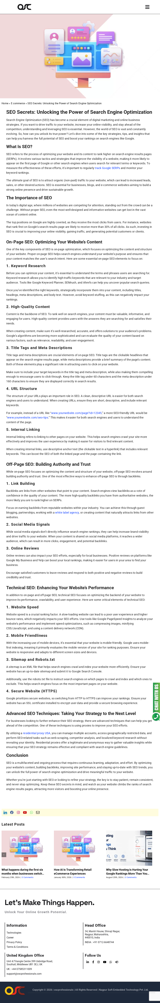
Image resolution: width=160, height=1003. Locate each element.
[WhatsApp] (111, 962)
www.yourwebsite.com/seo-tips (27, 417)
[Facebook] (93, 962)
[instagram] (18, 812)
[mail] (38, 812)
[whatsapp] (31, 812)
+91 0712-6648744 (103, 942)
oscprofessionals (64, 989)
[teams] (116, 962)
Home (5, 103)
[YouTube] (104, 962)
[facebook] (12, 812)
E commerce (18, 103)
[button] (4, 854)
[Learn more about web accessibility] (28, 7)
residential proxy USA (36, 733)
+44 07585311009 (22, 969)
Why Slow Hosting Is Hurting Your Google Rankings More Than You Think (75, 873)
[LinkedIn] (87, 962)
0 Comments (27, 877)
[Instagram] (98, 962)
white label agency (67, 512)
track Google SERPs (107, 168)
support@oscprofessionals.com (24, 973)
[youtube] (25, 812)
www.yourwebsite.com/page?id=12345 (76, 413)
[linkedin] (5, 812)
